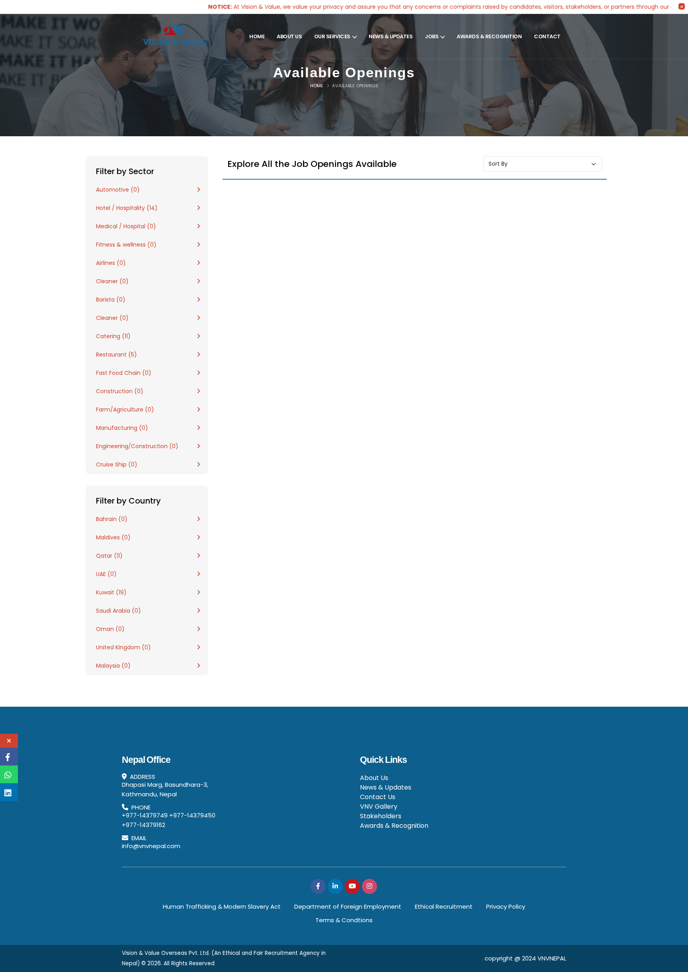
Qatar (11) (109, 556)
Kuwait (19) (111, 592)
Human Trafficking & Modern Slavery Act (222, 906)
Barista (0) (110, 300)
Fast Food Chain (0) (123, 373)
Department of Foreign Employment (347, 906)
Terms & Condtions (344, 920)
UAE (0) (106, 574)
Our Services (332, 36)
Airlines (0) (111, 263)
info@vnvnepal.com (151, 846)
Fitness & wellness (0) (126, 245)
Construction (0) (119, 391)
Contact (547, 36)
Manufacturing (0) (122, 428)
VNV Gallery (378, 806)
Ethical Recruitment (444, 906)
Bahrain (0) (111, 519)
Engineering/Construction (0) (137, 446)
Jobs (431, 36)
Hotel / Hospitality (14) (127, 208)
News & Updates (390, 36)
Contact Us (377, 797)
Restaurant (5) (116, 355)
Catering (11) (113, 336)
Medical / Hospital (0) (126, 226)
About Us (289, 36)
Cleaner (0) (112, 281)
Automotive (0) (118, 190)
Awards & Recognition (489, 36)
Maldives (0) (113, 537)
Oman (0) (110, 629)
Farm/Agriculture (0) (125, 409)
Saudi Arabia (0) (118, 611)
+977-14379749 (145, 815)
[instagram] (369, 886)
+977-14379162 (143, 825)
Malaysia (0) (113, 666)
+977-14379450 (192, 815)
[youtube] (352, 886)
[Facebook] (318, 886)
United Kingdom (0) (123, 647)
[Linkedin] (335, 886)
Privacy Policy (505, 906)
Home (256, 36)
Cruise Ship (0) (116, 464)
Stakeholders (380, 816)
